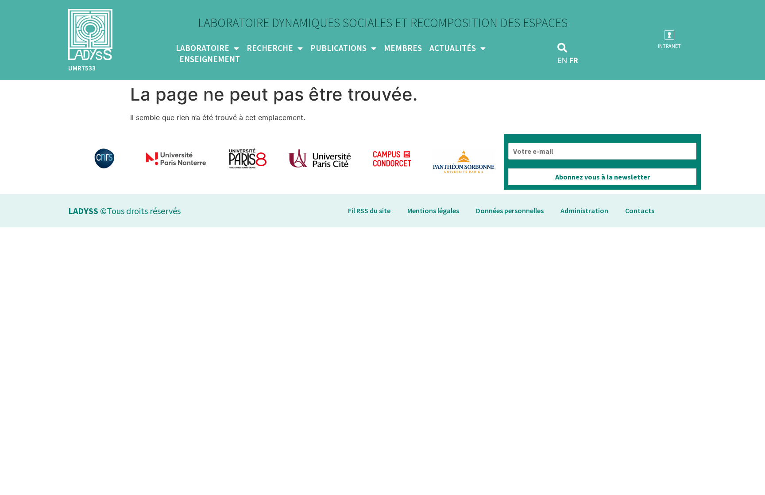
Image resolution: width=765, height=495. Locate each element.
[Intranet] (669, 35)
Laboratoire (202, 48)
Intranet (669, 46)
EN (562, 60)
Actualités (452, 48)
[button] (562, 48)
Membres (403, 48)
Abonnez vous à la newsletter (602, 176)
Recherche (270, 48)
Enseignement (209, 59)
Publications (338, 48)
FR (573, 60)
